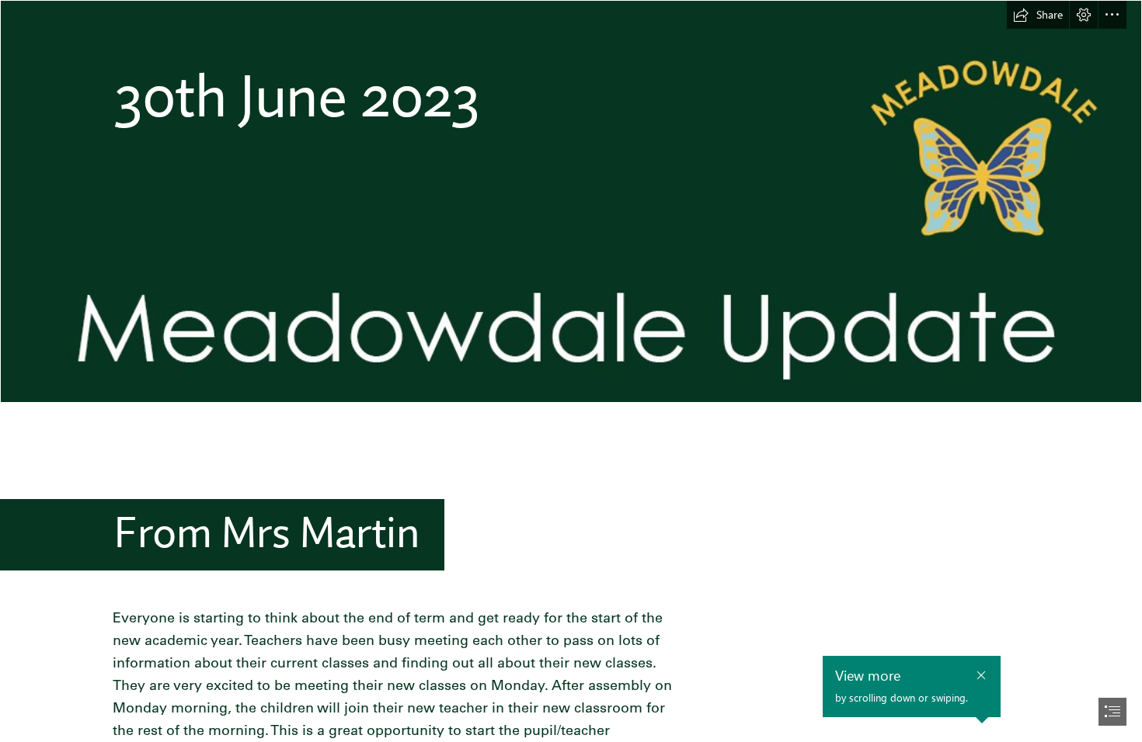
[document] (571, 371)
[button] (1038, 15)
